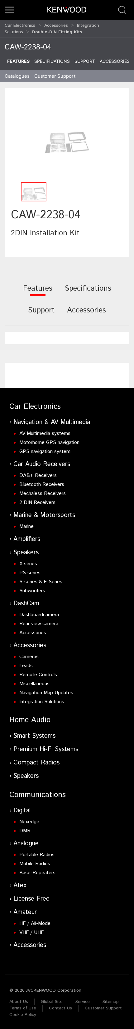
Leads (26, 665)
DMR (25, 830)
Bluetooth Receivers (41, 484)
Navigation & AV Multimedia (51, 422)
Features (18, 61)
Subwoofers (32, 590)
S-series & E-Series (40, 581)
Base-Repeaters (37, 872)
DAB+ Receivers (38, 475)
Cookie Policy (22, 1015)
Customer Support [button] (54, 76)
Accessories (56, 25)
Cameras (29, 656)
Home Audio (29, 720)
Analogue (26, 843)
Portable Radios (37, 854)
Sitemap (111, 1002)
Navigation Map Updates (46, 692)
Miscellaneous (34, 683)
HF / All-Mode (34, 923)
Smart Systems (34, 736)
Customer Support (103, 1008)
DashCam (26, 603)
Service (82, 1002)
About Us (18, 1002)
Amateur (25, 912)
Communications (37, 795)
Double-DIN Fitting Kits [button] (57, 32)
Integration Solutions (41, 701)
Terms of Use (22, 1008)
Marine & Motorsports (44, 515)
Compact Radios (36, 762)
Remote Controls (38, 674)
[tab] (37, 292)
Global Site (52, 1002)
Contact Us (60, 1008)
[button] (9, 10)
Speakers (26, 552)
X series (28, 563)
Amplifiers (26, 539)
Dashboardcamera (39, 614)
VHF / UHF (31, 932)
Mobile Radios (34, 863)
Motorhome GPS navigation (49, 442)
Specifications (52, 61)
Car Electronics (20, 25)
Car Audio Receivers (41, 464)
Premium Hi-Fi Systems (45, 749)
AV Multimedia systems (44, 433)
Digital (22, 810)
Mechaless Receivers (42, 493)
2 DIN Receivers (37, 502)
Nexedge (29, 821)
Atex (19, 885)
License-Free (31, 898)
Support (84, 61)
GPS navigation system (44, 451)
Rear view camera (38, 623)
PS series (30, 572)
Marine (26, 526)
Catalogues (17, 76)
